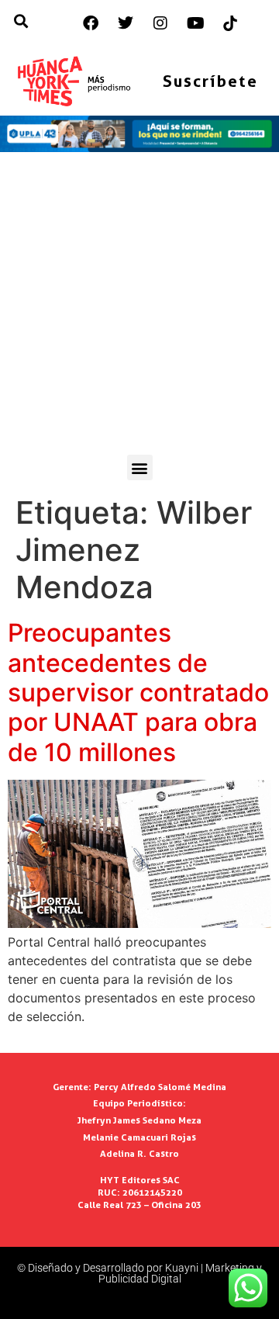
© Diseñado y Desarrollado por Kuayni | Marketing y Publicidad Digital (139, 1273)
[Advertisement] (139, 307)
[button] (140, 467)
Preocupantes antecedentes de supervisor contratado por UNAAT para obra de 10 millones (138, 692)
